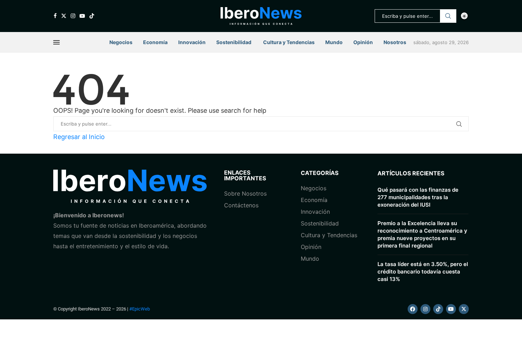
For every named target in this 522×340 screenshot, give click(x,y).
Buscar (448, 16)
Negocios (120, 42)
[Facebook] (55, 16)
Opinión (363, 42)
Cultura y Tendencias (329, 235)
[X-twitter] (464, 309)
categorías (319, 173)
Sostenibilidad (233, 42)
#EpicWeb (139, 309)
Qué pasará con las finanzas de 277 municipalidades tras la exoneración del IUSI (417, 197)
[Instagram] (73, 16)
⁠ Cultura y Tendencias (288, 42)
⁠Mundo (310, 258)
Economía (155, 42)
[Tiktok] (92, 16)
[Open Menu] (56, 42)
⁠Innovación (315, 211)
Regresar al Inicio (79, 136)
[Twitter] (64, 16)
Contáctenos (241, 205)
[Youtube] (82, 16)
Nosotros (395, 42)
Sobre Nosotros (245, 193)
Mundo (334, 42)
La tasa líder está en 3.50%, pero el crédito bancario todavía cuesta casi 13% (422, 271)
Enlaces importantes (245, 175)
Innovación (192, 42)
